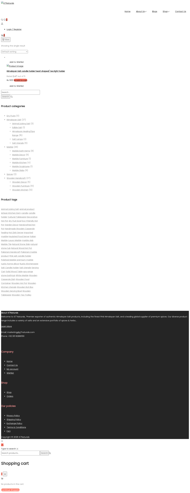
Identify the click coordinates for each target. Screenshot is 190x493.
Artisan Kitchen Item (11, 213)
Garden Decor (11, 224)
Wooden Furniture (21, 186)
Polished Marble (8, 259)
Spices (10, 174)
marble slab (27, 240)
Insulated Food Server (19, 236)
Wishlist (10, 373)
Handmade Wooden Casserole (20, 228)
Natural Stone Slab (21, 244)
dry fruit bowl (15, 220)
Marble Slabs (18, 170)
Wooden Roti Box (25, 287)
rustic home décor (10, 263)
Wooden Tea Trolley (21, 295)
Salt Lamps (17, 139)
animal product (26, 209)
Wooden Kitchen (20, 189)
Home (10, 361)
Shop (9, 392)
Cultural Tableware (17, 217)
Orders (10, 396)
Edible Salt (17, 127)
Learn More (6, 326)
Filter (7, 39)
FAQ (9, 431)
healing (4, 232)
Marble (10, 147)
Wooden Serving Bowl (11, 291)
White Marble (22, 275)
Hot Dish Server (16, 232)
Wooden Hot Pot (19, 283)
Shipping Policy (14, 419)
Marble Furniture (20, 158)
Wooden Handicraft (16, 178)
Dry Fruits (11, 115)
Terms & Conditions (16, 427)
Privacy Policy (13, 415)
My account (12, 369)
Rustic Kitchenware (29, 263)
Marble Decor (18, 154)
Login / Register (14, 29)
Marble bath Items (21, 150)
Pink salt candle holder (20, 256)
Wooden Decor (19, 182)
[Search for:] (20, 92)
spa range (28, 271)
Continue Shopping (10, 490)
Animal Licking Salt (21, 123)
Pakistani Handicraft (10, 252)
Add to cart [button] (21, 80)
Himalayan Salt (14, 119)
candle (24, 213)
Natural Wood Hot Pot (21, 248)
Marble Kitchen (19, 162)
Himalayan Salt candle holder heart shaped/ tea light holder (36, 71)
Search (44, 453)
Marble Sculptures (21, 166)
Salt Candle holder (10, 267)
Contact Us (12, 365)
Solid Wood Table (14, 271)
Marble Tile (6, 244)
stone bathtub (8, 275)
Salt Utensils (18, 143)
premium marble (25, 259)
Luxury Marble (14, 240)
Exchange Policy (14, 423)
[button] (15, 62)
